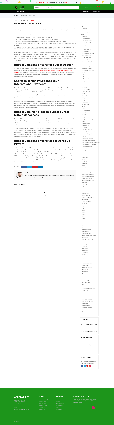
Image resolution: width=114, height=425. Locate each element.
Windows (84, 278)
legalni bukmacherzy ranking (88, 172)
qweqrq (83, 214)
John (16, 20)
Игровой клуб (85, 303)
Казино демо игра (86, 309)
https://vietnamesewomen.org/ (89, 144)
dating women (85, 98)
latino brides (84, 170)
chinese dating (85, 87)
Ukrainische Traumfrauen (87, 267)
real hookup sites (85, 231)
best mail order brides (86, 59)
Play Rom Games (85, 203)
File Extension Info (86, 110)
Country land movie (86, 91)
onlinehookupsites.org (86, 201)
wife (83, 275)
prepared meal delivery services (88, 208)
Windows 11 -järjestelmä (87, 280)
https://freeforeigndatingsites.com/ (90, 134)
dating (83, 93)
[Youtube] (87, 407)
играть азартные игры (87, 299)
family (83, 108)
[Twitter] (81, 407)
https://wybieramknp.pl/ (87, 146)
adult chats (84, 30)
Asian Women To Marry (87, 40)
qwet (83, 222)
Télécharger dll (85, 252)
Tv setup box (85, 261)
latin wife (84, 165)
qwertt (83, 220)
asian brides (84, 36)
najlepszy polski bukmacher (88, 197)
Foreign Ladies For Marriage (87, 119)
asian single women (86, 38)
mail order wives (85, 186)
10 (82, 26)
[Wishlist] (96, 7)
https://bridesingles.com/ (87, 129)
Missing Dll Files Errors (86, 195)
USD (91, 7)
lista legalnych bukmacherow (88, 180)
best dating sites (85, 51)
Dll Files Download (85, 104)
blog (83, 74)
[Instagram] (93, 407)
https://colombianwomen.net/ (88, 131)
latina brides (84, 167)
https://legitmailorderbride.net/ (89, 140)
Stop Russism (85, 250)
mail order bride (85, 182)
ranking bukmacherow (86, 229)
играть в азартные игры (87, 301)
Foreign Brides (85, 117)
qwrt (83, 227)
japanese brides (85, 153)
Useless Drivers (85, 271)
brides (83, 76)
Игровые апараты (86, 305)
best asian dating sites (87, 47)
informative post (41, 88)
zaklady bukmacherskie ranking (88, 288)
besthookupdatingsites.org (88, 70)
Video (83, 273)
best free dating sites (86, 57)
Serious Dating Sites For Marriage (89, 239)
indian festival (85, 148)
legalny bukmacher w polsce (88, 176)
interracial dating (85, 150)
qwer (83, 216)
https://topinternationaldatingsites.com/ (91, 142)
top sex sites (85, 256)
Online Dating (85, 199)
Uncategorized (85, 269)
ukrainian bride (85, 265)
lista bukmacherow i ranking (88, 178)
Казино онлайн (85, 311)
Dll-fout (83, 106)
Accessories (84, 28)
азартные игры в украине (87, 292)
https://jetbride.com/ (86, 136)
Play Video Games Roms (87, 206)
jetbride (83, 155)
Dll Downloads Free (86, 102)
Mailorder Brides (85, 189)
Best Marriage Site (86, 64)
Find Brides (84, 114)
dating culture (85, 95)
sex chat (84, 242)
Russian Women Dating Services (89, 235)
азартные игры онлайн (87, 295)
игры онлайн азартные (87, 307)
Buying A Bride (85, 81)
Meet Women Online (86, 193)
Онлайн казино (85, 314)
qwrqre (83, 225)
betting (83, 72)
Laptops (20, 15)
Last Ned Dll (84, 161)
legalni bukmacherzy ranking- (88, 174)
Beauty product (85, 45)
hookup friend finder (86, 123)
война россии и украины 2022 (88, 297)
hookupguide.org (85, 125)
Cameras (84, 83)
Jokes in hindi (85, 157)
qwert (83, 218)
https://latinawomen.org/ (87, 138)
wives (83, 284)
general (83, 121)
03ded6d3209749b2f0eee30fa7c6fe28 (92, 324)
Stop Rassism (85, 248)
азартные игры (85, 290)
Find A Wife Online (85, 112)
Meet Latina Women (86, 191)
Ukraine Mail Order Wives (87, 263)
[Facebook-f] (75, 407)
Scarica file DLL (85, 237)
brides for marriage (86, 78)
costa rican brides (86, 89)
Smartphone (84, 246)
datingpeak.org (85, 100)
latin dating (84, 163)
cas (83, 85)
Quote (83, 210)
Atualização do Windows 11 (87, 42)
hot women (84, 127)
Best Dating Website (86, 55)
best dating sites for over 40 (88, 53)
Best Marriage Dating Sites (87, 61)
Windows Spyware (86, 282)
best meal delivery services (88, 66)
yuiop (83, 286)
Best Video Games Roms (87, 68)
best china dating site (86, 49)
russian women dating (86, 233)
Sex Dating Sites (85, 244)
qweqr (83, 212)
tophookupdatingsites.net (87, 259)
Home (15, 15)
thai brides (84, 254)
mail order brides (85, 184)
